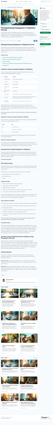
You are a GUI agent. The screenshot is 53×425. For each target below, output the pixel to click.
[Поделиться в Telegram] (34, 41)
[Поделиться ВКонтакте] (36, 41)
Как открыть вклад (5, 61)
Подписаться (46, 44)
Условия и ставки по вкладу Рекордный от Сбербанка (12, 57)
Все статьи (35, 357)
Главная (17, 1)
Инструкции (25, 1)
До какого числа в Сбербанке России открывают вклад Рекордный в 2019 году (17, 63)
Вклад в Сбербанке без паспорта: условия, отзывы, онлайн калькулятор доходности (28, 403)
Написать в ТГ (46, 32)
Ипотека (30, 1)
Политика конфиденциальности (5, 418)
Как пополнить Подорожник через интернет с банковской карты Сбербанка (28, 347)
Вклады (21, 1)
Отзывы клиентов (5, 65)
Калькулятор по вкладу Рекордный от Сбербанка (11, 59)
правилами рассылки (42, 46)
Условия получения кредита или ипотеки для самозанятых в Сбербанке (8, 302)
